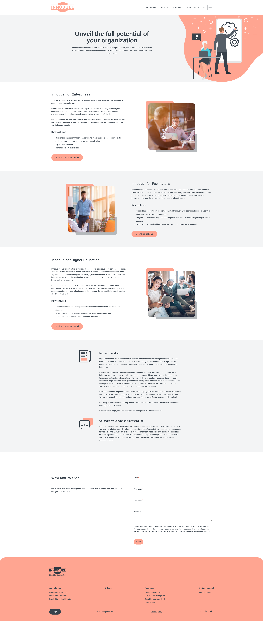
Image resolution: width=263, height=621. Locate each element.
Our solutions (151, 7)
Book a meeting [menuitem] (205, 592)
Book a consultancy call (67, 157)
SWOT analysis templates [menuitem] (155, 596)
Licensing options (144, 234)
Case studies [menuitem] (150, 602)
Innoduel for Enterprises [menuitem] (58, 592)
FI (204, 7)
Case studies (178, 7)
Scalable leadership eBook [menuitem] (155, 599)
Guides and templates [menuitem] (153, 592)
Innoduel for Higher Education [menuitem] (60, 599)
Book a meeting (193, 7)
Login (210, 7)
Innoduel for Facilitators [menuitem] (58, 596)
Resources (165, 7)
